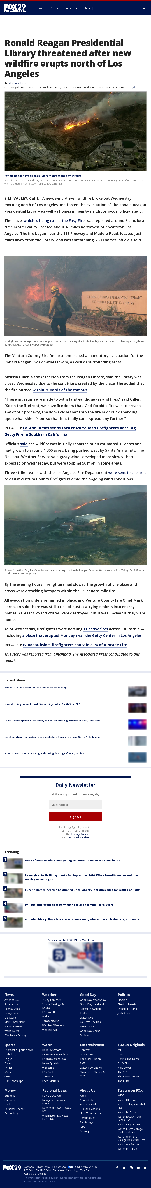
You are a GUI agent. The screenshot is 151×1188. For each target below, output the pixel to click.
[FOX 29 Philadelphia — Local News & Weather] (16, 7)
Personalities (87, 1117)
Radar (45, 1016)
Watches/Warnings (53, 1025)
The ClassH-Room (91, 1059)
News (31, 87)
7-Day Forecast (51, 1000)
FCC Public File (88, 1104)
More (88, 8)
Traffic (84, 1013)
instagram (131, 1168)
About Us (87, 1090)
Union (7, 1076)
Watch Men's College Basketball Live (130, 1130)
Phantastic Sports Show (18, 1050)
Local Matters (50, 1081)
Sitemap (85, 1131)
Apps (83, 1095)
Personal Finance (14, 1109)
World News (11, 1031)
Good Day (88, 994)
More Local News (15, 1022)
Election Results (127, 1004)
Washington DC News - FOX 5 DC (56, 1117)
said (24, 443)
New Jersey (11, 1013)
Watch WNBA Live (128, 1144)
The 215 (122, 1072)
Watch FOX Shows (91, 1067)
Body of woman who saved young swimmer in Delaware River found (72, 860)
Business (9, 1095)
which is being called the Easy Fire (54, 220)
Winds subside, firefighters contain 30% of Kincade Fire (75, 644)
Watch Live (86, 1017)
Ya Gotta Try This (90, 1022)
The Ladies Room (128, 1076)
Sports (9, 1044)
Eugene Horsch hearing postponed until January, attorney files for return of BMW (82, 890)
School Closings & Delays (53, 1006)
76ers (7, 1072)
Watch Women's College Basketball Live (131, 1138)
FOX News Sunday (15, 1035)
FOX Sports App (13, 1081)
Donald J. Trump (127, 1008)
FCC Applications (90, 1109)
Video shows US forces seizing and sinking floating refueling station (44, 753)
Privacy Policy (79, 834)
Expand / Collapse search (144, 8)
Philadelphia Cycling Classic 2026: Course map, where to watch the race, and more (82, 919)
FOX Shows (87, 1054)
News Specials (50, 1063)
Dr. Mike (85, 1035)
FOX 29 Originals (131, 1044)
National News (13, 1026)
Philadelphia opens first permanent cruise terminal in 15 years (69, 904)
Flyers (7, 1063)
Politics (124, 994)
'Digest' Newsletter (91, 1008)
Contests (85, 1050)
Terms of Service (78, 837)
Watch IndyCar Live (129, 1124)
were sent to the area (127, 472)
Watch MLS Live (127, 1148)
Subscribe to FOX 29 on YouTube (71, 940)
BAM (121, 1054)
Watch (47, 1044)
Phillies (8, 1067)
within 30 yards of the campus (60, 389)
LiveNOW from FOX (54, 1059)
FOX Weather (50, 1012)
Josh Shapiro (125, 1013)
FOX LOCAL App (52, 1095)
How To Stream (51, 1050)
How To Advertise (90, 1113)
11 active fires (95, 628)
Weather (49, 994)
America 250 (11, 1000)
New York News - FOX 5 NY (56, 1109)
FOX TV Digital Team (14, 87)
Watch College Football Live (131, 1106)
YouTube (47, 1076)
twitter (124, 1168)
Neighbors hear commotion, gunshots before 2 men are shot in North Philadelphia (52, 737)
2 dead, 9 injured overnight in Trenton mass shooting (35, 687)
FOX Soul (47, 1072)
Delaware (10, 1017)
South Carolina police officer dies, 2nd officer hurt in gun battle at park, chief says (52, 720)
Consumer (10, 1100)
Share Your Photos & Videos (92, 1073)
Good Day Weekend (92, 1004)
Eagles (8, 1059)
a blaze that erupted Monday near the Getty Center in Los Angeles (82, 635)
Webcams (48, 1067)
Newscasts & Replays (55, 1054)
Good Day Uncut (90, 1031)
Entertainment (92, 1044)
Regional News (54, 1090)
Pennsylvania (12, 1008)
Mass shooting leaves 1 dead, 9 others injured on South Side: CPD (42, 704)
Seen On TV (87, 1026)
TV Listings (86, 1122)
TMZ (83, 1063)
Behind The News (128, 1059)
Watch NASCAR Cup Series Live (129, 1118)
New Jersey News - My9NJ (53, 1101)
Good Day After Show (93, 1000)
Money (10, 1090)
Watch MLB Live (127, 1112)
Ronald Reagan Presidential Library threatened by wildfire (43, 175)
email (145, 1168)
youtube (138, 1168)
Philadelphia (11, 1004)
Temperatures (50, 1021)
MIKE (121, 1050)
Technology (11, 1113)
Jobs (82, 1126)
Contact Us (86, 1100)
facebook (117, 1168)
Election (122, 1000)
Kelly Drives (124, 1067)
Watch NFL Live (127, 1100)
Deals (7, 1104)
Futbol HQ (10, 1054)
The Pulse (123, 1081)
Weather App (50, 1029)
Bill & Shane (125, 1063)
